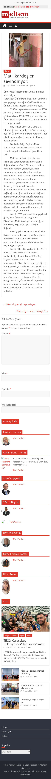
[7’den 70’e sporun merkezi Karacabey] (10, 669)
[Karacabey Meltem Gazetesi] (4, 26)
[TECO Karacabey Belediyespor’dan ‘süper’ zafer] (25, 607)
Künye (4, 727)
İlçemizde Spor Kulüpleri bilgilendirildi (32, 686)
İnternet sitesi (8, 404)
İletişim (4, 736)
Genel (7, 71)
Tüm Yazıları (18, 438)
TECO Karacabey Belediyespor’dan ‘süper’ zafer (24, 642)
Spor (22, 635)
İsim (4, 373)
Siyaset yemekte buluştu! (32, 311)
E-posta (6, 389)
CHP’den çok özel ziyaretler (26, 6)
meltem (22, 85)
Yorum (5, 333)
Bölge (7, 635)
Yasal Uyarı (6, 731)
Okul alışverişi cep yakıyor (19, 304)
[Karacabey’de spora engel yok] (10, 698)
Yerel (29, 635)
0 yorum (32, 85)
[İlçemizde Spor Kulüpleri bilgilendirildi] (10, 684)
